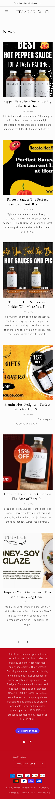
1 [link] (18, 642)
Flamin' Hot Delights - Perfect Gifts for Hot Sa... (27, 406)
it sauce (16, 788)
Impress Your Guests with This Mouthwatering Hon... (27, 594)
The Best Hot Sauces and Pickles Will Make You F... (27, 304)
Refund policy (44, 788)
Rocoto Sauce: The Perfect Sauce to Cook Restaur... (27, 201)
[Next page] (36, 642)
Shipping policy (44, 793)
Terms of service (28, 793)
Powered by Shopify (28, 788)
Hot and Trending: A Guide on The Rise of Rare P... (27, 496)
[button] (6, 11)
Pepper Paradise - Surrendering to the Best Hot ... (27, 103)
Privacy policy (13, 793)
